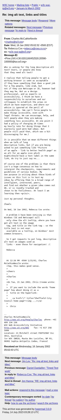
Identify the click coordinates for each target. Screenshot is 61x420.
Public (35, 5)
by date (46, 396)
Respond (43, 20)
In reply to (21, 30)
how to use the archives (23, 403)
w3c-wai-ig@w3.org (19, 52)
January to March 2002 (28, 8)
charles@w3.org (14, 42)
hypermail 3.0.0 (43, 409)
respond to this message (32, 390)
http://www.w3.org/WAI (16, 328)
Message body (29, 20)
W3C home (8, 5)
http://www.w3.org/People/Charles (23, 320)
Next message (34, 27)
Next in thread (35, 30)
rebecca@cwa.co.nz (35, 48)
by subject (18, 400)
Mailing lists (23, 5)
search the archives (47, 403)
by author (30, 400)
